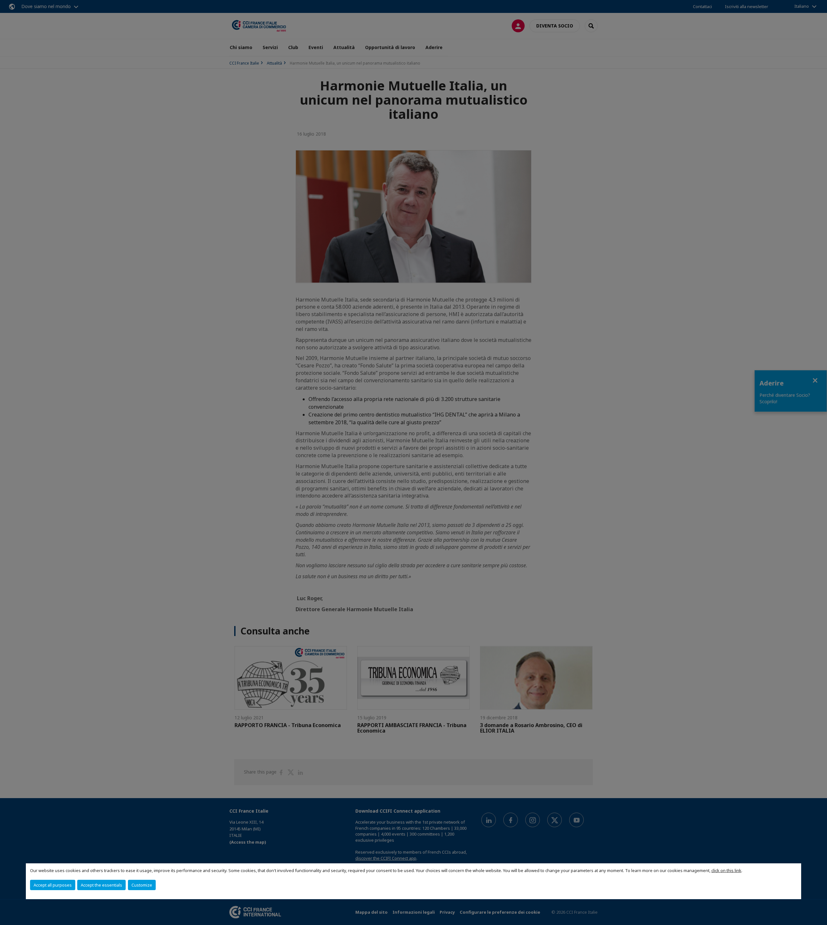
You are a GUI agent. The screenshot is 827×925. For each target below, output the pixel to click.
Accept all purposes (53, 885)
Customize (141, 885)
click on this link (726, 870)
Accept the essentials (101, 885)
